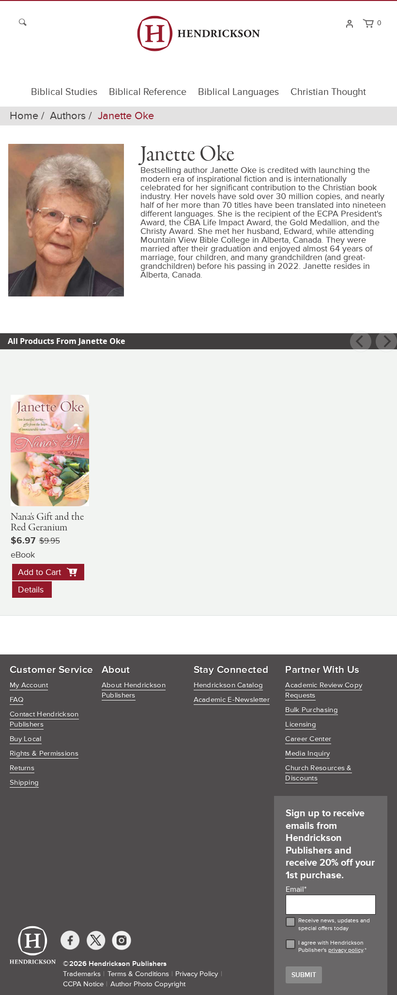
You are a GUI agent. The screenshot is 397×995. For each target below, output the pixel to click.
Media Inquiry (307, 753)
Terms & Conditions (138, 974)
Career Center (308, 739)
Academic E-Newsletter (232, 699)
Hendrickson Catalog (228, 685)
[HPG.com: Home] (198, 38)
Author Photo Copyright (147, 984)
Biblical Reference (147, 92)
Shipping (24, 782)
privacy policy (345, 950)
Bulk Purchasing (311, 710)
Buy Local (26, 739)
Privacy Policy (196, 974)
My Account (29, 685)
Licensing (300, 724)
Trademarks (82, 974)
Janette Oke (126, 116)
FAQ (16, 699)
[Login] (349, 23)
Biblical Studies (64, 92)
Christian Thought (328, 92)
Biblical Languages (238, 92)
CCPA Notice (83, 984)
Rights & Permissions (44, 753)
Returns (22, 768)
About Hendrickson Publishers (134, 690)
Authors (68, 116)
